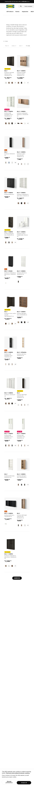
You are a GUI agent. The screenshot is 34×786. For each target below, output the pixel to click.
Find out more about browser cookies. (18, 773)
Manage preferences (9, 782)
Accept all (24, 782)
